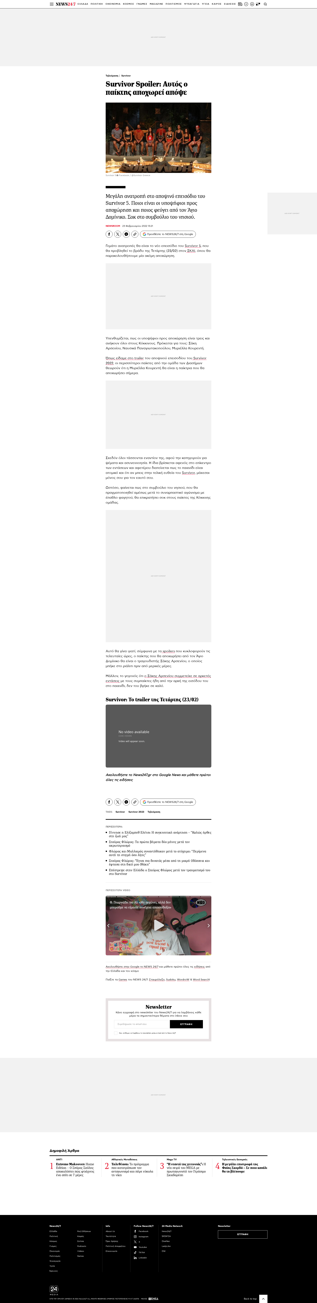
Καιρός (217, 4)
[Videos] (246, 4)
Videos (80, 1251)
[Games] (258, 4)
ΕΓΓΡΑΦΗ (242, 1234)
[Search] (265, 4)
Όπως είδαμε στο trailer (125, 358)
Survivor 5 (193, 246)
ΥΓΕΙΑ (206, 4)
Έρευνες (54, 1271)
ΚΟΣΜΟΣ (128, 4)
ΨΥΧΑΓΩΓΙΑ (191, 4)
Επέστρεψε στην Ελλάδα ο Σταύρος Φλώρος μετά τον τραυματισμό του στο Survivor (159, 872)
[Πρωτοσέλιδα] (240, 4)
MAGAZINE (156, 4)
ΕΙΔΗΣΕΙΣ (230, 4)
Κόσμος (53, 1241)
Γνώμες (53, 1246)
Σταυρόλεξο (157, 979)
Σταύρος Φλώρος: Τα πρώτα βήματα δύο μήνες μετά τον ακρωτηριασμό (149, 844)
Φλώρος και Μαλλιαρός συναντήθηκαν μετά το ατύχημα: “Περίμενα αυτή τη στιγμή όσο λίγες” (157, 853)
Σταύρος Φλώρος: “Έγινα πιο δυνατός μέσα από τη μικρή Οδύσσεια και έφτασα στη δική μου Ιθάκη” (159, 863)
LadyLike (166, 1246)
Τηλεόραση (112, 76)
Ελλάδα (53, 1231)
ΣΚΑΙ (190, 251)
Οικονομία (55, 1251)
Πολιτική (54, 1236)
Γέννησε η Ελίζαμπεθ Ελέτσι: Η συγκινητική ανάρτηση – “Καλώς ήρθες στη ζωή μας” (160, 834)
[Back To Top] (263, 1299)
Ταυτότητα (111, 1236)
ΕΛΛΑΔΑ (83, 4)
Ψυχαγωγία (55, 1261)
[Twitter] (117, 234)
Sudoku (171, 979)
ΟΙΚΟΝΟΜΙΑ (113, 4)
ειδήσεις (126, 780)
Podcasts (81, 1246)
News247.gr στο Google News (157, 775)
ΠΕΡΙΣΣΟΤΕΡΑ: (114, 827)
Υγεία (52, 1266)
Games (123, 979)
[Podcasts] (252, 4)
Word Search (201, 979)
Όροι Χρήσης (112, 1241)
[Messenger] (126, 234)
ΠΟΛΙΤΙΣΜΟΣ (174, 4)
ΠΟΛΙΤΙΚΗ (97, 4)
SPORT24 (166, 1236)
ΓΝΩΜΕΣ (142, 4)
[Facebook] (109, 234)
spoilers (168, 651)
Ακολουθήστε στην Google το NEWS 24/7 (132, 966)
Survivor (126, 76)
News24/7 (166, 1231)
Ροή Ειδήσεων (84, 1231)
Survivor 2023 (136, 812)
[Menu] (52, 4)
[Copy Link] (134, 234)
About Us (110, 1231)
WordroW (183, 979)
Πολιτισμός (55, 1256)
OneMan (166, 1241)
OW (164, 1251)
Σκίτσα (80, 1241)
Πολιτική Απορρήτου (115, 1246)
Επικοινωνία (111, 1251)
